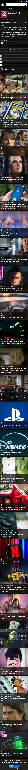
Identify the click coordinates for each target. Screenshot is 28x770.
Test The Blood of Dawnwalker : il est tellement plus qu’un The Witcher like (12, 289)
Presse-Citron (5, 62)
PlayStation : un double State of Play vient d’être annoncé (13, 426)
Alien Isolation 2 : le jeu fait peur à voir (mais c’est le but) (12, 754)
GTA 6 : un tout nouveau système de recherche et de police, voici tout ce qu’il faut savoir (13, 397)
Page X (17, 40)
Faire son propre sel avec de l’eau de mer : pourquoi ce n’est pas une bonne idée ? (13, 316)
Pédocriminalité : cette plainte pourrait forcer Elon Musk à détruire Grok (12, 672)
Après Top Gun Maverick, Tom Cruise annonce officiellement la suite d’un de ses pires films (13, 726)
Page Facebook (6, 40)
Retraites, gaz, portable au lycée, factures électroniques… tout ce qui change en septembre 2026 (13, 233)
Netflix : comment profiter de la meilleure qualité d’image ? (13, 563)
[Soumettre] (25, 4)
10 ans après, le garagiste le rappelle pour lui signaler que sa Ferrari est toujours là (14, 508)
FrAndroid (4, 59)
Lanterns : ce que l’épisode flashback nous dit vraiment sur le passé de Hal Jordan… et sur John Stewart (13, 370)
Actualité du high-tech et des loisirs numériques (12, 50)
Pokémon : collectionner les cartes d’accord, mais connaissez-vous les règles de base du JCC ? (14, 124)
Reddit (4, 56)
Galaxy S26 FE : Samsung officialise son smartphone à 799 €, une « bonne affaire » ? (13, 698)
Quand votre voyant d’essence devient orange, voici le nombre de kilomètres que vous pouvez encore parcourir (13, 343)
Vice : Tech (4, 65)
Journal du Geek (14, 13)
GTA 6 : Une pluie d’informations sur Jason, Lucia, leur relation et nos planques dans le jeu (13, 151)
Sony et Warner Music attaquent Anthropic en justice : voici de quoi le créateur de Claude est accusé (13, 534)
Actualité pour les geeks (6, 53)
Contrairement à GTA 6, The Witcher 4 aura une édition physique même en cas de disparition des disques (13, 179)
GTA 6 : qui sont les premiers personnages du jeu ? (13, 617)
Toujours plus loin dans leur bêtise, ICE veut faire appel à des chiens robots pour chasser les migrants (14, 589)
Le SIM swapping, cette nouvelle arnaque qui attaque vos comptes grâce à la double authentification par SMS (13, 206)
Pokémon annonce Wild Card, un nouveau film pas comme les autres (13, 645)
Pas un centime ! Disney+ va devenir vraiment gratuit (11, 453)
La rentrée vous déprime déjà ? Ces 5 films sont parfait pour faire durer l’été (13, 98)
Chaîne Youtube (6, 42)
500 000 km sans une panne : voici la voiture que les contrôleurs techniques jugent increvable (14, 261)
